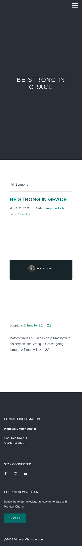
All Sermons (19, 184)
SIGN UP (14, 518)
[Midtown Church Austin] (14, 5)
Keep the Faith (54, 208)
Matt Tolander (44, 268)
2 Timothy (24, 214)
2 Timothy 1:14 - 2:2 (38, 325)
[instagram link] (5, 473)
